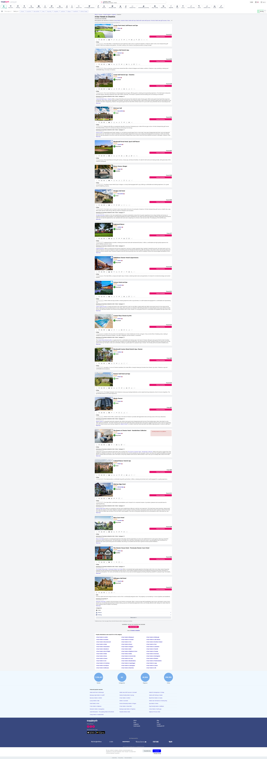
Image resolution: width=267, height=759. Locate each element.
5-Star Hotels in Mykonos (95, 706)
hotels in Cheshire (135, 630)
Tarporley (49, 11)
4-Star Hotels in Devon (126, 644)
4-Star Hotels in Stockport (102, 665)
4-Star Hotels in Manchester (103, 646)
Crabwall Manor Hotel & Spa (122, 461)
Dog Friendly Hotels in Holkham (156, 706)
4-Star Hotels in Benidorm (102, 649)
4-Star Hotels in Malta (126, 653)
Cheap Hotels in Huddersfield (97, 714)
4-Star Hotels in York (126, 642)
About (135, 720)
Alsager (119, 169)
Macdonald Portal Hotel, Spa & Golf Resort (126, 141)
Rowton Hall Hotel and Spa (121, 374)
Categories (136, 724)
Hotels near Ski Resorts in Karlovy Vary (158, 700)
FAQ (158, 722)
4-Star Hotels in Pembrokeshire (154, 660)
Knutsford (28, 11)
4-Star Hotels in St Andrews (103, 663)
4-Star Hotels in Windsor (152, 658)
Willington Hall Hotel (119, 578)
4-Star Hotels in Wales (101, 653)
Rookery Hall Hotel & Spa (121, 50)
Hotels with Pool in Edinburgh (97, 692)
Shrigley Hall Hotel (119, 191)
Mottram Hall (117, 108)
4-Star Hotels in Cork (101, 660)
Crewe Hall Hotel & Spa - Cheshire (123, 75)
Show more (132, 617)
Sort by (15, 11)
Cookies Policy (114, 757)
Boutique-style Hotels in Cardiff (97, 695)
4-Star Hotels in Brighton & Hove (129, 651)
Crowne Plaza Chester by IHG (122, 315)
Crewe (43, 11)
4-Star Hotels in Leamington (128, 665)
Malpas (69, 11)
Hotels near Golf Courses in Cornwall (128, 692)
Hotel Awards (137, 726)
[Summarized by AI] (103, 97)
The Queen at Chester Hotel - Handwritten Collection (129, 430)
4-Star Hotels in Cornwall (127, 639)
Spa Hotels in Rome (153, 703)
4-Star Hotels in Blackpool (127, 637)
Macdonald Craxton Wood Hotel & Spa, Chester (128, 349)
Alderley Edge (121, 487)
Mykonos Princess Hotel (154, 711)
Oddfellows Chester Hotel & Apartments (125, 257)
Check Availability (160, 36)
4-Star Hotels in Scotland (102, 639)
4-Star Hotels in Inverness (152, 653)
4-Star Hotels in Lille (151, 667)
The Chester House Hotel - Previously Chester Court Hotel (131, 548)
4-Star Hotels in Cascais (152, 665)
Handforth (75, 11)
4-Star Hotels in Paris (151, 644)
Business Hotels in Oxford (96, 698)
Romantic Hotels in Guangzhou (97, 709)
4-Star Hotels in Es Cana (127, 658)
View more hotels (133, 626)
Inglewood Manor (118, 224)
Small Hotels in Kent (94, 703)
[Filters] (2, 11)
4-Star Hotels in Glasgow (127, 646)
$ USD (251, 2)
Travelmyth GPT (160, 726)
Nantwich (120, 53)
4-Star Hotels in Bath (126, 649)
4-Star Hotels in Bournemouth (103, 642)
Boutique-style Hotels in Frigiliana (127, 709)
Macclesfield (36, 11)
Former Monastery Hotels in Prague (128, 703)
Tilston (119, 28)
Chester (22, 11)
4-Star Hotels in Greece (101, 658)
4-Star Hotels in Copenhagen (128, 663)
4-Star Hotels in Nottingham (153, 656)
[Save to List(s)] (112, 25)
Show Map (262, 11)
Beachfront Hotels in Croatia (155, 698)
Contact (159, 724)
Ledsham (63, 11)
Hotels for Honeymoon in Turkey (156, 692)
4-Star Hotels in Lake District (153, 639)
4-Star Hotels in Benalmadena (128, 660)
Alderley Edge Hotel (119, 484)
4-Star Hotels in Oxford (125, 698)
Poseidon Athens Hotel (125, 711)
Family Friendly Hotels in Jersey (127, 695)
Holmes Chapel (83, 11)
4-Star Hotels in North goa (155, 709)
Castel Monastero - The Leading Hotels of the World (102, 711)
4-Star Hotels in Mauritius (127, 667)
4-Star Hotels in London (102, 637)
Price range (7, 11)
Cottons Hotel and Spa (120, 282)
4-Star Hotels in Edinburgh (152, 637)
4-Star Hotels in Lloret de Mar (128, 656)
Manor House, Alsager (120, 166)
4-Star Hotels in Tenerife (152, 649)
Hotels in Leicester (124, 700)
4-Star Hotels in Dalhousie (102, 667)
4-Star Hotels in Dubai (101, 644)
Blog (158, 720)
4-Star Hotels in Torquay (152, 651)
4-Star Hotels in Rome (101, 656)
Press (135, 722)
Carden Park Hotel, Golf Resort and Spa (125, 25)
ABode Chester (118, 398)
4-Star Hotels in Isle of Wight (103, 651)
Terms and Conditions (128, 757)
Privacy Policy (120, 757)
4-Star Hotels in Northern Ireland (154, 642)
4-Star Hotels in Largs (151, 663)
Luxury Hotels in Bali (94, 700)
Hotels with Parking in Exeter (156, 695)
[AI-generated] (102, 68)
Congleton (56, 11)
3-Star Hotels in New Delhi (126, 706)
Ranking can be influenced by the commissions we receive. (107, 22)
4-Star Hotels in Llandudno (152, 646)
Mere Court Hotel (118, 517)
